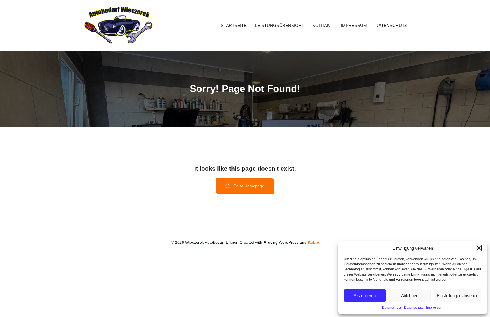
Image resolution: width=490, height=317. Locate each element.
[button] (478, 248)
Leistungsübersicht (279, 25)
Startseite (234, 25)
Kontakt (322, 25)
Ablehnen (409, 295)
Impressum (434, 308)
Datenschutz (391, 308)
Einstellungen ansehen (457, 295)
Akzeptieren (365, 295)
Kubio (313, 242)
